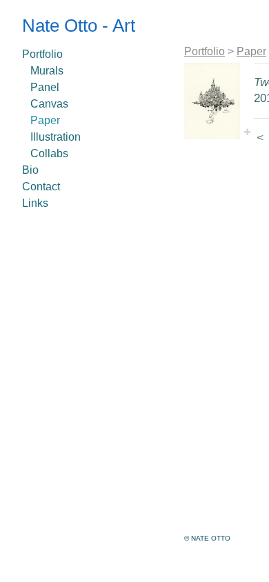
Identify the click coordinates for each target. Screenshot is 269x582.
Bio (30, 170)
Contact (41, 186)
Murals (46, 71)
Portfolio (42, 54)
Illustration (55, 137)
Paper (45, 120)
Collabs (49, 153)
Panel (44, 87)
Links (35, 203)
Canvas (49, 104)
